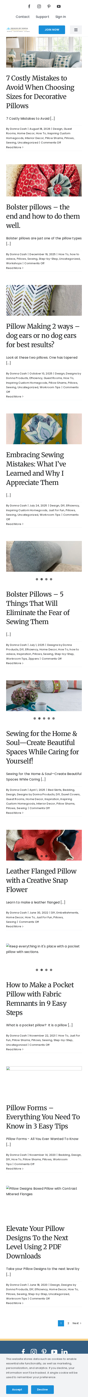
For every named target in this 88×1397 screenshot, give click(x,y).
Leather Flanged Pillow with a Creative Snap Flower (41, 880)
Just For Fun (56, 510)
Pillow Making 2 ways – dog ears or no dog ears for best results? (43, 335)
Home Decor (26, 133)
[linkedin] (64, 1352)
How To (41, 133)
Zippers (33, 659)
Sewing (11, 143)
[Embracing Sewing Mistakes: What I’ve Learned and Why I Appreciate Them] (44, 428)
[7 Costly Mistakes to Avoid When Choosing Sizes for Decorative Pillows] (44, 52)
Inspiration (24, 654)
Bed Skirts (54, 790)
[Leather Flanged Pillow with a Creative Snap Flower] (44, 845)
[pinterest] (49, 6)
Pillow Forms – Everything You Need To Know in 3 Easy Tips (43, 1117)
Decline (42, 1389)
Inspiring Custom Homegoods (26, 383)
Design (57, 129)
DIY (63, 505)
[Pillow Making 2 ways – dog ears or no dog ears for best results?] (44, 300)
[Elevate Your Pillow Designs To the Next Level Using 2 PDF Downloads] (44, 1202)
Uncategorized (28, 143)
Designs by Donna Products (36, 794)
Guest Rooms (53, 378)
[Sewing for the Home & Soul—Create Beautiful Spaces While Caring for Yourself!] (44, 695)
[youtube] (59, 6)
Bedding (68, 790)
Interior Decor (34, 138)
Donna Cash (18, 129)
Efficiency (35, 378)
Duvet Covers (70, 794)
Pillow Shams (54, 138)
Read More (13, 147)
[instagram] (39, 6)
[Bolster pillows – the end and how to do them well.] (44, 180)
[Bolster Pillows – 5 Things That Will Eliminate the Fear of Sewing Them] (44, 556)
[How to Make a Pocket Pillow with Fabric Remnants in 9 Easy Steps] (44, 959)
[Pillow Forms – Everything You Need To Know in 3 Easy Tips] (44, 1081)
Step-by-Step (48, 259)
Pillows (69, 138)
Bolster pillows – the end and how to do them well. (43, 216)
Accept (17, 1389)
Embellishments (67, 913)
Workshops (14, 263)
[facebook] (29, 6)
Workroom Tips (50, 387)
